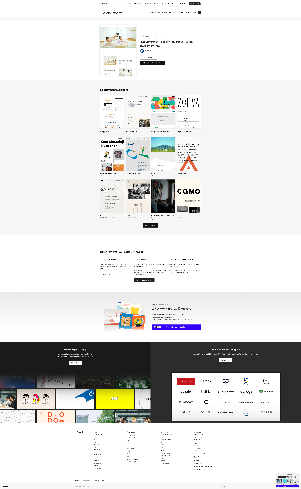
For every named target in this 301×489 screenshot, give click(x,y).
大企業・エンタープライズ (167, 434)
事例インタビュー (98, 463)
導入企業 (96, 465)
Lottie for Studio (98, 454)
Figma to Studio (98, 452)
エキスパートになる (191, 13)
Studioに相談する (178, 13)
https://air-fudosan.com (157, 219)
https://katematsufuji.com (106, 175)
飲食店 (162, 444)
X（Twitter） (97, 480)
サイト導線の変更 (131, 462)
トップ (19, 19)
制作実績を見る (166, 13)
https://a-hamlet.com (131, 217)
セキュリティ (97, 447)
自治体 (129, 453)
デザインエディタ (98, 434)
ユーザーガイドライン (200, 470)
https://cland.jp (180, 217)
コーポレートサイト (132, 437)
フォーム (96, 439)
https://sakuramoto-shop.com (158, 175)
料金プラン (197, 457)
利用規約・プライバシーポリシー (203, 466)
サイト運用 (96, 444)
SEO (95, 442)
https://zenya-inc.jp (181, 132)
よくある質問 (197, 448)
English (224, 486)
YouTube (104, 480)
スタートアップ (164, 442)
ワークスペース (97, 449)
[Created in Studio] (5, 486)
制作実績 (24, 19)
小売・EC (163, 447)
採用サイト (130, 440)
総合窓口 (196, 446)
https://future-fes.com (182, 175)
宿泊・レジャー (130, 448)
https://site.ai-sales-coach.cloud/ (108, 132)
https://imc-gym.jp (130, 132)
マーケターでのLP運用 (132, 459)
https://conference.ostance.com (159, 132)
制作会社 (163, 437)
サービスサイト (131, 442)
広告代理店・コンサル (166, 439)
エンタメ (129, 451)
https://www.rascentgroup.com (133, 175)
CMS (95, 437)
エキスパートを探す (154, 13)
